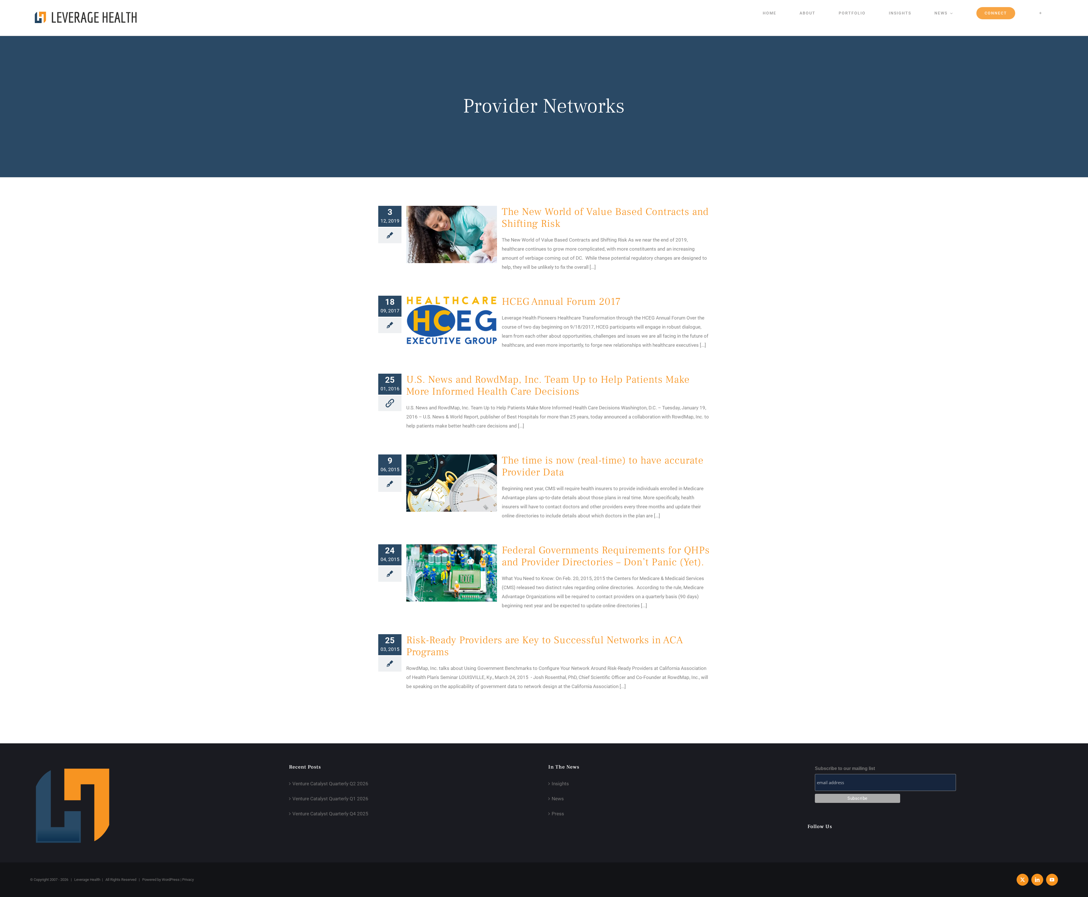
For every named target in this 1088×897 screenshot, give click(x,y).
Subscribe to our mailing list (845, 768)
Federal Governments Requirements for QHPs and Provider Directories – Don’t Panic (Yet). (606, 556)
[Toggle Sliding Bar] (1040, 13)
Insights (560, 783)
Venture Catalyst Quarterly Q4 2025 (330, 813)
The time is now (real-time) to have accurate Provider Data (603, 466)
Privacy (188, 879)
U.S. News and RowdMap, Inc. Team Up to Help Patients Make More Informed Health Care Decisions (548, 385)
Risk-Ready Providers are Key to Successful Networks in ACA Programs (544, 646)
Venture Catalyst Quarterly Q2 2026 (330, 783)
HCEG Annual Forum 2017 (561, 301)
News (558, 798)
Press (558, 813)
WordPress (171, 879)
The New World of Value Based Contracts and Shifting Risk (605, 217)
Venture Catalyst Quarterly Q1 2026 (330, 798)
